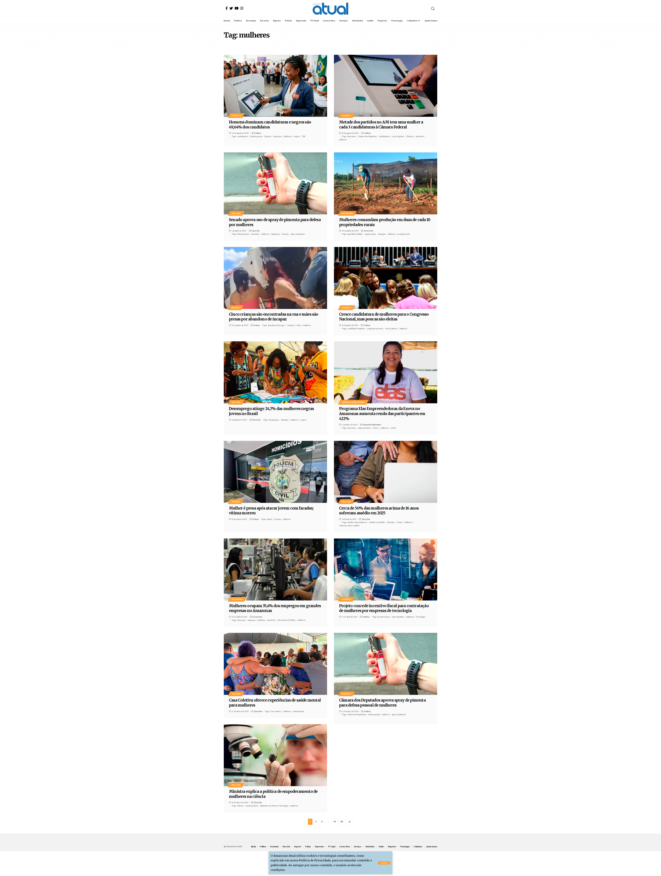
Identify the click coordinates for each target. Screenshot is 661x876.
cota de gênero (398, 136)
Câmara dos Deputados (367, 136)
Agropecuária (370, 234)
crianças (290, 325)
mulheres (287, 136)
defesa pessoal (243, 234)
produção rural (404, 234)
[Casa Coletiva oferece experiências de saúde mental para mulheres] (275, 664)
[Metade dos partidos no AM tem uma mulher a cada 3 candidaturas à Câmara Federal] (385, 86)
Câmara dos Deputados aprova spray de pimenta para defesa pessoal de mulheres (382, 703)
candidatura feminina (356, 328)
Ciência (240, 806)
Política (236, 115)
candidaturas (242, 136)
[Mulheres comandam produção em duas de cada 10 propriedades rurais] (385, 183)
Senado (285, 234)
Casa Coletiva (275, 711)
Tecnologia (420, 617)
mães (299, 325)
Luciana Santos (251, 806)
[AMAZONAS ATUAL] (330, 9)
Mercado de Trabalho (286, 620)
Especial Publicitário (353, 402)
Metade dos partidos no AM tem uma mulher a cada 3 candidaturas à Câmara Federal (381, 124)
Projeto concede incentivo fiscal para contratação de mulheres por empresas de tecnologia (384, 608)
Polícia (236, 307)
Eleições (410, 136)
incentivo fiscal (383, 617)
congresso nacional (375, 328)
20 (341, 822)
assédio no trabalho (377, 522)
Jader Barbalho (398, 617)
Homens (267, 136)
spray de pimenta (298, 234)
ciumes (269, 519)
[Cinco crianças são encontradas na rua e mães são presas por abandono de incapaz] (275, 278)
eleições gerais (256, 136)
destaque (382, 234)
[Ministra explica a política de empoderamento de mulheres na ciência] (275, 755)
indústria (261, 620)
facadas (277, 519)
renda (393, 428)
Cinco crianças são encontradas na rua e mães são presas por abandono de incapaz (273, 317)
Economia (347, 213)
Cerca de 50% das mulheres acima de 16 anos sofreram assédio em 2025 (379, 511)
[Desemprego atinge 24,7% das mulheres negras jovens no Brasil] (275, 372)
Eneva (376, 428)
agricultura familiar (355, 234)
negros (296, 136)
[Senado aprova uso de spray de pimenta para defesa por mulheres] (275, 183)
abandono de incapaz (276, 325)
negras (303, 420)
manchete (277, 136)
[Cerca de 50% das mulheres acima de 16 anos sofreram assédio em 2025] (385, 472)
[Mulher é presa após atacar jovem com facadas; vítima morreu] (275, 472)
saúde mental (298, 711)
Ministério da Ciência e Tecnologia (274, 806)
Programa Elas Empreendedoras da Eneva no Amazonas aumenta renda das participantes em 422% (382, 413)
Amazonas (351, 136)
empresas (251, 620)
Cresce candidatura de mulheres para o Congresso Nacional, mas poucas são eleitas (384, 317)
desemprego (273, 420)
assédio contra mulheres (357, 522)
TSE (303, 136)
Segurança (275, 234)
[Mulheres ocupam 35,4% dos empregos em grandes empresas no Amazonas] (275, 569)
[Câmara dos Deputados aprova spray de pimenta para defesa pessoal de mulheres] (385, 664)
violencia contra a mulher (349, 525)
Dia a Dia (236, 213)
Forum (399, 522)
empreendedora (364, 428)
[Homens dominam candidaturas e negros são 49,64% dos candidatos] (275, 86)
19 (335, 822)
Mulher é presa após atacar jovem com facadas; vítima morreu (271, 511)
